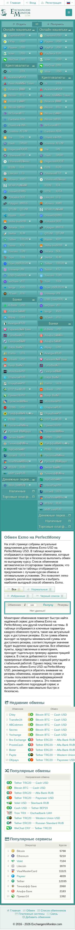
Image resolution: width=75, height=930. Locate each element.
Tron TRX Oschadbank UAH (32, 813)
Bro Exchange (17, 739)
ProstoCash (16, 744)
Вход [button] (32, 2)
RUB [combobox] (22, 311)
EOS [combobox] (59, 167)
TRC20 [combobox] (24, 239)
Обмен (30, 910)
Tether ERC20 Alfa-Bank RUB (55, 739)
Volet (19, 861)
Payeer (20, 876)
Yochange (15, 734)
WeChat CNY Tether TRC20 (32, 828)
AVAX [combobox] (23, 77)
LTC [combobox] (22, 173)
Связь (54, 913)
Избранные (19, 595)
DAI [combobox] (22, 137)
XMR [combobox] (23, 179)
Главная (15, 2)
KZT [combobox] (22, 329)
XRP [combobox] (22, 215)
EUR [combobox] (59, 53)
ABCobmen (16, 724)
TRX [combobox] (22, 257)
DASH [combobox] (23, 143)
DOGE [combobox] (24, 149)
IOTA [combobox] (59, 191)
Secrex (13, 729)
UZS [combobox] (22, 353)
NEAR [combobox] (23, 185)
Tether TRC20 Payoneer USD (55, 760)
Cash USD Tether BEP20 (30, 808)
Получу (48, 604)
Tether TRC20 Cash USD (30, 782)
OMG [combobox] (23, 191)
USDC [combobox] (23, 275)
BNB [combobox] (22, 89)
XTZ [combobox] (22, 245)
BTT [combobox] (22, 113)
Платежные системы (31, 913)
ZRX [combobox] (22, 71)
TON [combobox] (23, 251)
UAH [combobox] (22, 305)
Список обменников (53, 910)
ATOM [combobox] (24, 131)
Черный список (51, 595)
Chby (12, 714)
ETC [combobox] (22, 161)
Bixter (12, 749)
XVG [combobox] (22, 287)
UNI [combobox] (22, 269)
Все (15, 589)
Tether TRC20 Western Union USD (36, 818)
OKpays (14, 760)
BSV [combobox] (22, 107)
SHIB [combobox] (23, 221)
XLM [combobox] (22, 233)
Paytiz (12, 754)
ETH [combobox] (22, 155)
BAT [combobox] (22, 83)
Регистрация (53, 2)
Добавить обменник (37, 917)
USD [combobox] (22, 35)
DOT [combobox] (23, 197)
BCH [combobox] (22, 101)
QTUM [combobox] (24, 209)
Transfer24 (15, 719)
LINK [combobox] (23, 125)
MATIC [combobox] (24, 203)
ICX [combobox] (22, 167)
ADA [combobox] (22, 119)
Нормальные (41, 589)
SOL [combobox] (22, 227)
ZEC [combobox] (22, 293)
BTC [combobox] (22, 95)
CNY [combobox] (22, 59)
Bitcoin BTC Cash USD (51, 714)
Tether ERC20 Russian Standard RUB (38, 823)
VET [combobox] (22, 281)
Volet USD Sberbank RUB (31, 803)
